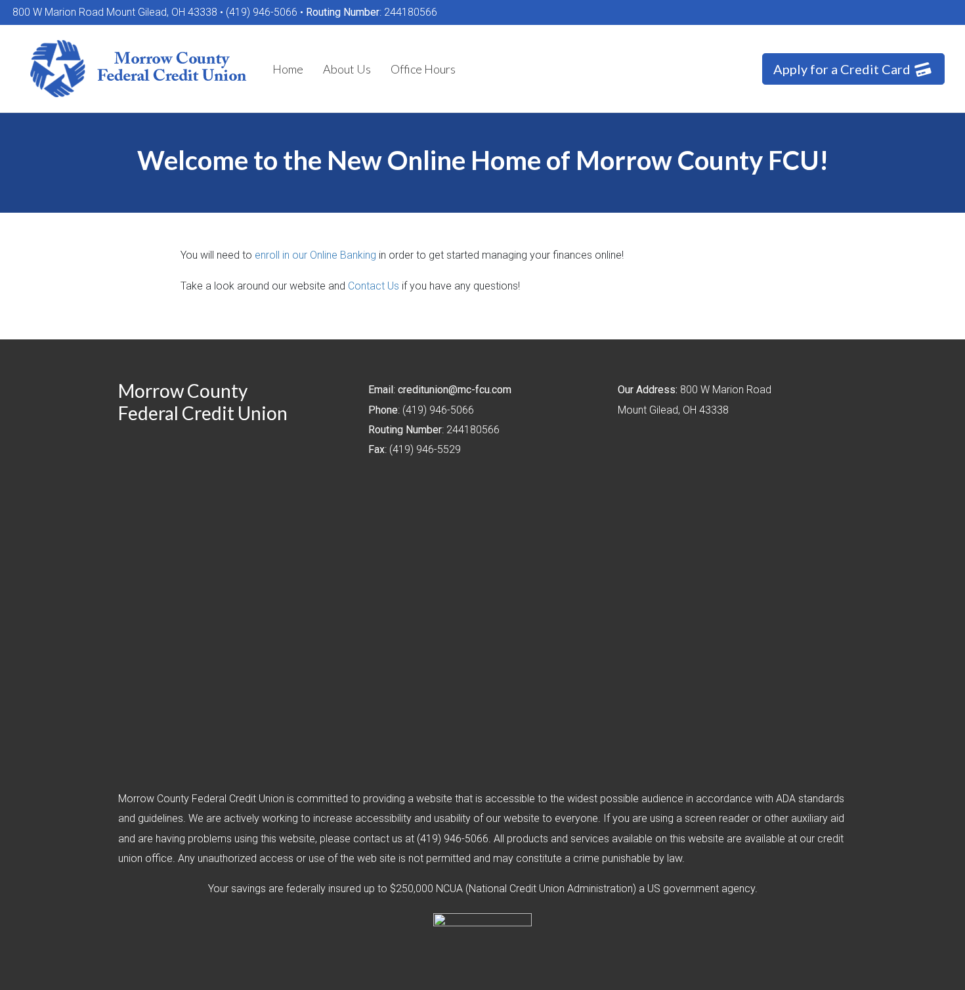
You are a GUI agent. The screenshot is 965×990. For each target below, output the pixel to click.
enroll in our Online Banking (315, 255)
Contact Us (373, 286)
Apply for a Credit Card (843, 69)
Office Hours (423, 69)
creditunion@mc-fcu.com (454, 389)
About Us (347, 69)
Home (287, 69)
